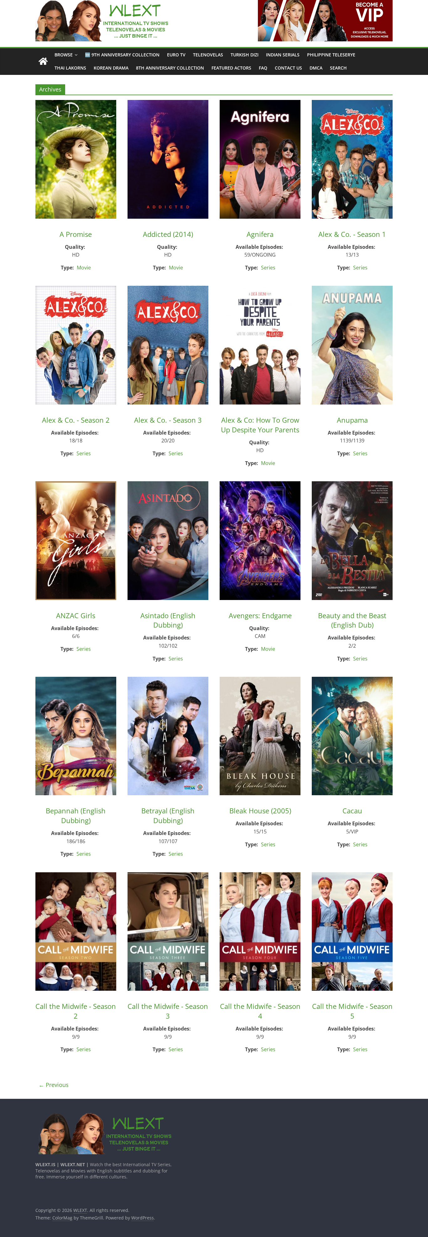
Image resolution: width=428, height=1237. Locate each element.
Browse (64, 55)
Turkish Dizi (244, 55)
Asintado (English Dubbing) (168, 620)
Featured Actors (231, 68)
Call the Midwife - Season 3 (168, 1010)
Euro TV (176, 55)
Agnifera (260, 234)
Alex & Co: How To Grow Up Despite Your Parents (260, 424)
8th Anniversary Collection (170, 68)
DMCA (316, 68)
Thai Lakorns (70, 68)
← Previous (54, 1084)
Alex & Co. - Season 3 (168, 420)
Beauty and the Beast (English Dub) (352, 620)
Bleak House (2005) (260, 810)
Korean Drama (111, 68)
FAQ (263, 68)
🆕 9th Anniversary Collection (122, 55)
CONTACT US (288, 68)
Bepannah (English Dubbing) (76, 815)
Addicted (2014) (168, 234)
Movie (84, 267)
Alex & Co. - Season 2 (76, 420)
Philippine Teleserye (331, 55)
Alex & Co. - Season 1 (352, 234)
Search (338, 68)
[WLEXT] (43, 61)
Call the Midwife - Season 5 (352, 1010)
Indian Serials (283, 55)
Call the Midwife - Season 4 (260, 1010)
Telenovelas (208, 55)
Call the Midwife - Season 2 (75, 1010)
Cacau (352, 810)
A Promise (76, 234)
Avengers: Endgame (260, 615)
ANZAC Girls (75, 615)
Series (268, 267)
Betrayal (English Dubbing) (168, 815)
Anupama (352, 420)
